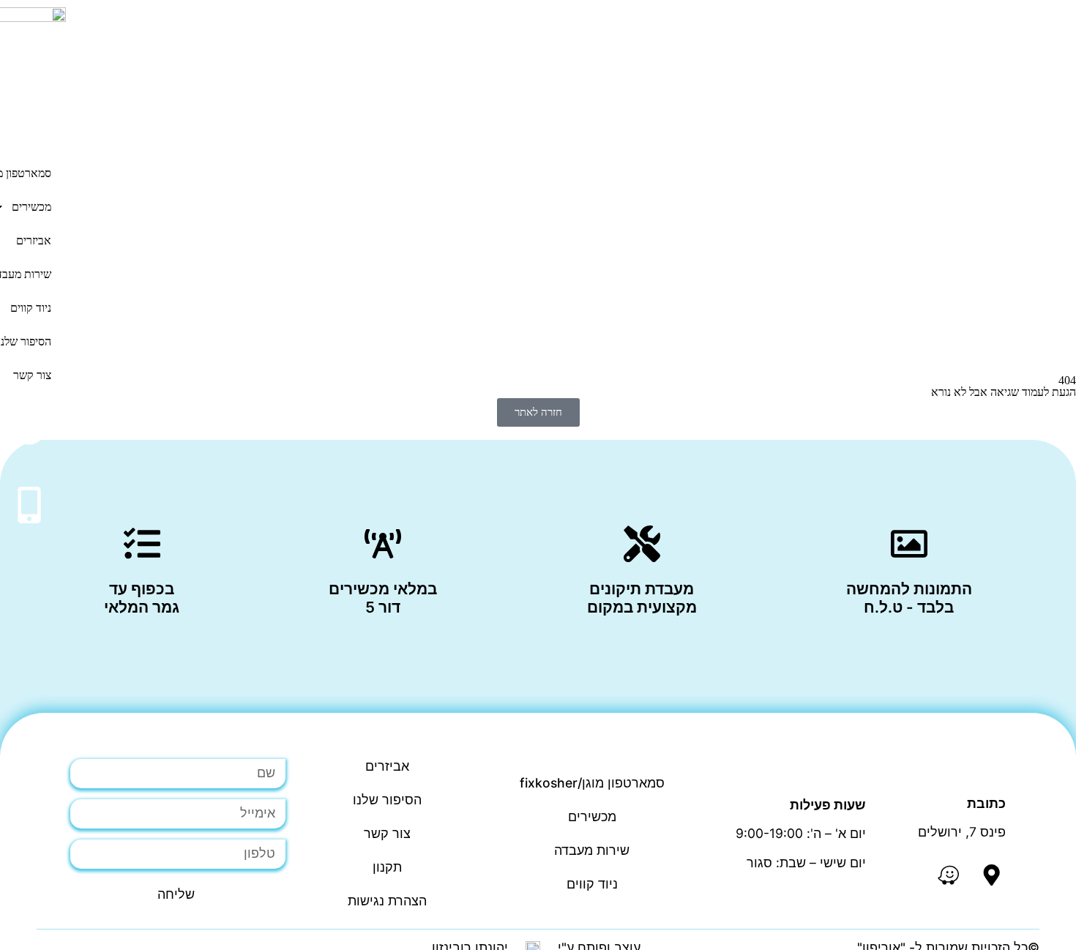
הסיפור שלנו (387, 799)
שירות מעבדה (591, 850)
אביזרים (33, 240)
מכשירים (592, 816)
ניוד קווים (592, 883)
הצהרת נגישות (387, 900)
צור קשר (387, 833)
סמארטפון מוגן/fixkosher (592, 782)
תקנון (387, 867)
